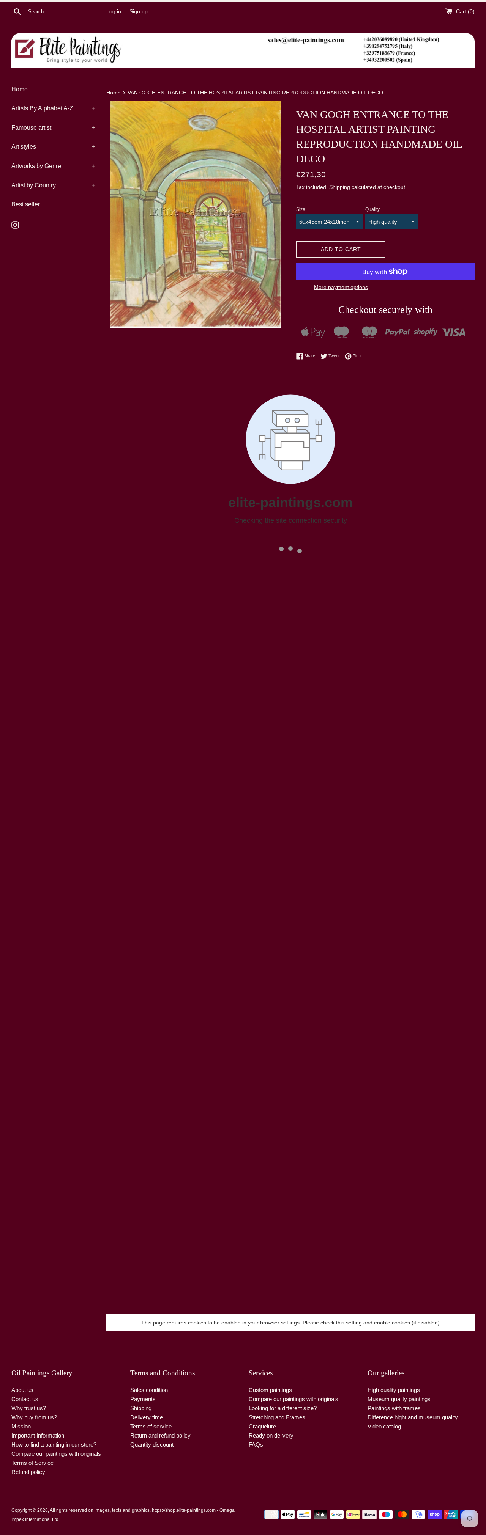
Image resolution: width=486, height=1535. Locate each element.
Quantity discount (152, 1444)
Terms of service (151, 1426)
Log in (113, 11)
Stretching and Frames (277, 1417)
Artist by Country (53, 185)
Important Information (37, 1435)
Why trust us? (28, 1408)
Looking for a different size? (283, 1408)
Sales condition (149, 1390)
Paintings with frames (394, 1408)
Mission (21, 1426)
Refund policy (28, 1472)
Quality (372, 209)
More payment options (341, 287)
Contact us (24, 1399)
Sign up (138, 11)
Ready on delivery (271, 1435)
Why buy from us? (34, 1417)
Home (19, 89)
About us (22, 1390)
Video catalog (384, 1426)
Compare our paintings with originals (56, 1453)
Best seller (25, 204)
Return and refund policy (160, 1435)
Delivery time (146, 1417)
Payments (143, 1399)
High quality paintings (394, 1390)
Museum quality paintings (399, 1399)
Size (300, 209)
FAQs (256, 1444)
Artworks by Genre (53, 166)
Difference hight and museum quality (413, 1417)
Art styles (53, 146)
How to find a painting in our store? (53, 1444)
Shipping (339, 187)
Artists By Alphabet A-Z (53, 108)
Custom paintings (270, 1390)
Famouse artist (53, 127)
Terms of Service (32, 1463)
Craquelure (262, 1426)
